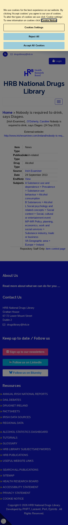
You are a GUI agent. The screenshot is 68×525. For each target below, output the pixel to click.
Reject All (34, 36)
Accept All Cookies (34, 45)
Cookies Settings (34, 27)
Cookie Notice (48, 20)
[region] (34, 25)
